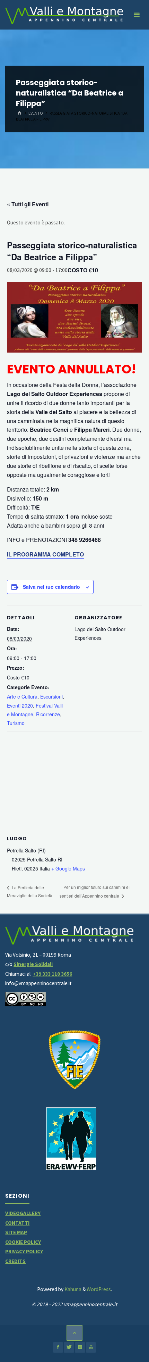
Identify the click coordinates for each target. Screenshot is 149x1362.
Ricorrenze (48, 714)
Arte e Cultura (22, 696)
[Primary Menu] (136, 15)
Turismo (16, 722)
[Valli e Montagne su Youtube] (91, 1347)
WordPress (99, 1289)
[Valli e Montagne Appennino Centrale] (64, 14)
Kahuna (72, 1289)
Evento (35, 113)
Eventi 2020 (20, 705)
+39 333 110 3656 (52, 974)
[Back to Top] (74, 1333)
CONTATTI (17, 1223)
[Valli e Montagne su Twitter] (69, 1347)
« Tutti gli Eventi (28, 204)
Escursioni (51, 696)
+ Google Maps (68, 868)
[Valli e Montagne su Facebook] (58, 1347)
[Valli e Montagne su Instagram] (80, 1347)
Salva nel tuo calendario (51, 586)
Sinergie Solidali (33, 964)
